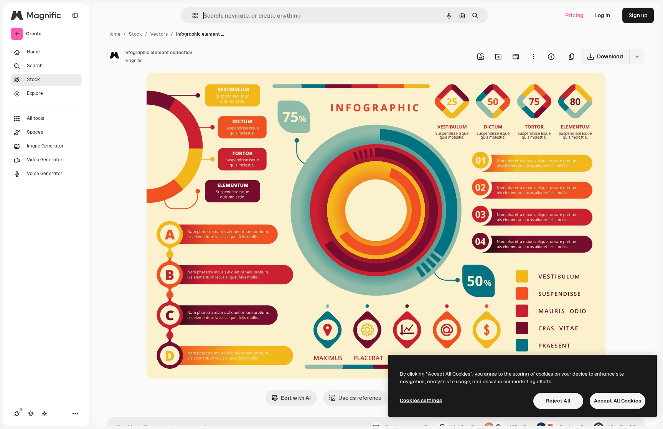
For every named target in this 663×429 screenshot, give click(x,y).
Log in (602, 15)
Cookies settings (421, 400)
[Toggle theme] (44, 413)
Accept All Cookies (617, 401)
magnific (133, 61)
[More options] (533, 56)
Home (113, 34)
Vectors (159, 34)
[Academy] (31, 413)
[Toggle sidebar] (75, 15)
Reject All (558, 401)
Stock (135, 34)
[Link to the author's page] (114, 57)
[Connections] (17, 413)
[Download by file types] (637, 56)
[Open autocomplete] (192, 15)
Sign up (638, 15)
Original (195, 87)
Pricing (574, 15)
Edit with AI (296, 397)
